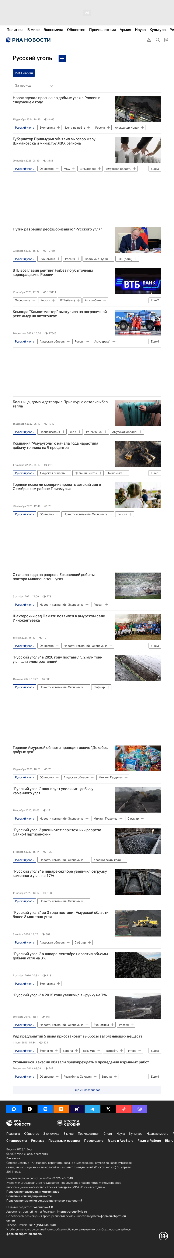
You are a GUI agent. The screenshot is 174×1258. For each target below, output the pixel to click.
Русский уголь (32, 58)
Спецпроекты (16, 1141)
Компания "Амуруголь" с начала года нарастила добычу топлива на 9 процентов (55, 445)
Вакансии (13, 1158)
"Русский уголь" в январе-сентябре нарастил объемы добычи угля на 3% (60, 956)
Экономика (51, 1134)
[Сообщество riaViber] (139, 1109)
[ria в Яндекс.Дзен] (29, 1109)
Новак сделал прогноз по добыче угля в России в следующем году (56, 100)
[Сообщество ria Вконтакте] (45, 1109)
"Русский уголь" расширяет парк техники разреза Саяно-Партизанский (57, 832)
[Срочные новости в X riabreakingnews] (124, 1109)
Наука (120, 1134)
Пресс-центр (94, 1141)
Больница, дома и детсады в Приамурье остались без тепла (60, 404)
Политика (13, 1134)
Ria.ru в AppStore (120, 1141)
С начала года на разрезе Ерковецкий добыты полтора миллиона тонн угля (54, 577)
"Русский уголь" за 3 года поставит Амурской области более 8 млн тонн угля (60, 914)
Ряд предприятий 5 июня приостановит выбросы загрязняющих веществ (78, 1036)
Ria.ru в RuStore (149, 1141)
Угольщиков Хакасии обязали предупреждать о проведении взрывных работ (81, 1062)
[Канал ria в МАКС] (14, 1109)
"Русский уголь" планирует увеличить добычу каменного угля (53, 791)
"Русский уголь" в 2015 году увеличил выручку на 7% (60, 995)
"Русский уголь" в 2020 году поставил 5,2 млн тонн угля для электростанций (57, 659)
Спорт (108, 1134)
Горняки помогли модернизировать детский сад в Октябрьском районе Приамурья (57, 486)
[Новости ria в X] (108, 1109)
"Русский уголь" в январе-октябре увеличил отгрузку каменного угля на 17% (60, 873)
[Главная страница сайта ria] (27, 40)
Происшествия (88, 1134)
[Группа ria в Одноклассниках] (61, 1109)
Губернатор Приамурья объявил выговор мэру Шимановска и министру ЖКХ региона (54, 141)
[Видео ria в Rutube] (76, 1109)
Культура (135, 1134)
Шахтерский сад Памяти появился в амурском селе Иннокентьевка (59, 618)
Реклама (37, 1141)
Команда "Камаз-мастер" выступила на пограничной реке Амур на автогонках (60, 314)
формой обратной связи (23, 1234)
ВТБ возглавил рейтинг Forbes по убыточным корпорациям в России (53, 272)
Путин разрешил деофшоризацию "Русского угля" (57, 229)
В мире (68, 1134)
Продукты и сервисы (64, 1141)
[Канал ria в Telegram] (92, 1109)
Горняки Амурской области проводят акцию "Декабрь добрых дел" (60, 750)
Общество (31, 1134)
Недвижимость (157, 1134)
